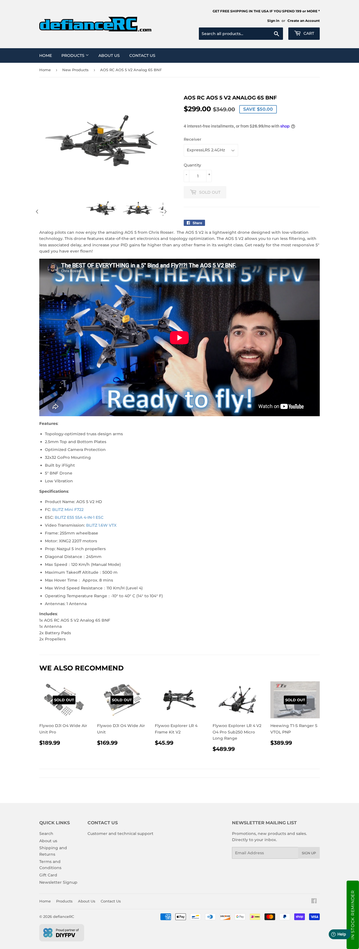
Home (45, 55)
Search (46, 833)
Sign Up (309, 853)
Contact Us (142, 55)
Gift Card (48, 875)
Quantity (192, 165)
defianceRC (63, 916)
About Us (109, 55)
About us (48, 840)
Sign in (273, 20)
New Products (75, 70)
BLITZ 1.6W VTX (101, 525)
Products (73, 55)
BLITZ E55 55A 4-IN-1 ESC (79, 517)
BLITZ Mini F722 (68, 509)
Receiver (192, 139)
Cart (308, 33)
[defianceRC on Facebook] (314, 901)
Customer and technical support (120, 833)
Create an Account (303, 20)
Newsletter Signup (58, 882)
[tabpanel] (101, 208)
